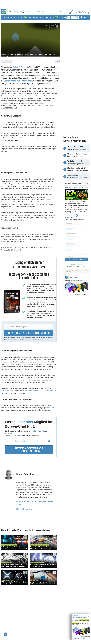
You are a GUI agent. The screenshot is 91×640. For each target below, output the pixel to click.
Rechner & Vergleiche (47, 17)
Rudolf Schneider (49, 25)
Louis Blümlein (18, 554)
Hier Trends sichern (81, 639)
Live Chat (50, 408)
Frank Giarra (48, 554)
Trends (20, 17)
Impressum (77, 270)
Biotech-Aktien (7, 61)
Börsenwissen (33, 17)
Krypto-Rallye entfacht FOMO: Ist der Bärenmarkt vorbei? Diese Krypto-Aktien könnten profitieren (76, 203)
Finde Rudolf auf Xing (24, 509)
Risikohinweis (68, 271)
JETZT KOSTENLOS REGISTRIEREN (28, 450)
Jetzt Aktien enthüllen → (77, 259)
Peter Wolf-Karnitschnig (45, 571)
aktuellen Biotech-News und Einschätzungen (40, 391)
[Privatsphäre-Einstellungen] (5, 634)
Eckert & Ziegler (20, 67)
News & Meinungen (10, 17)
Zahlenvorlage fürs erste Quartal (18, 81)
